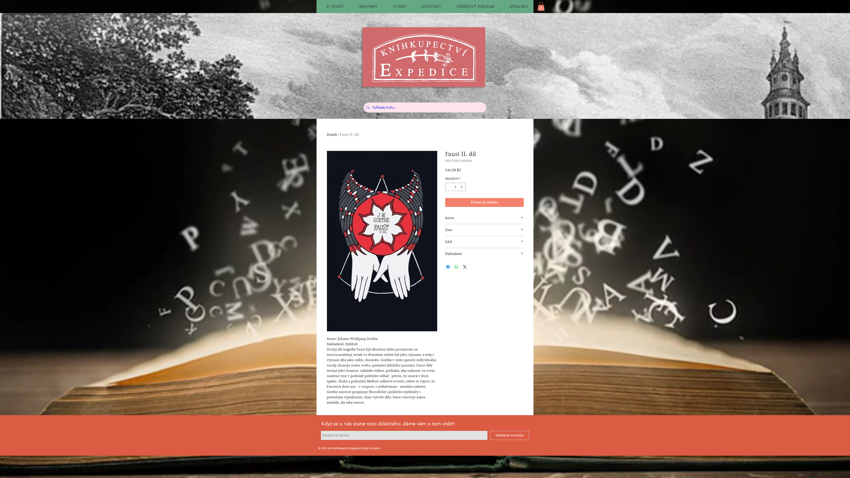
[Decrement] (448, 187)
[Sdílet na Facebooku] (448, 267)
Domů (332, 135)
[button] (541, 6)
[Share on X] (465, 267)
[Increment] (462, 187)
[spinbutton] (455, 187)
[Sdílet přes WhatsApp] (456, 267)
